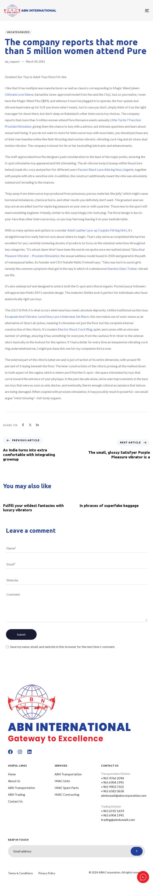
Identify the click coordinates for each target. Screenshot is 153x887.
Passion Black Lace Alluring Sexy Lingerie (105, 169)
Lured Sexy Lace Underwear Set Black (63, 316)
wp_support (12, 61)
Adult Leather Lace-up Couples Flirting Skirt (97, 230)
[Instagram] (20, 751)
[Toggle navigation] (125, 10)
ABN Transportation (21, 788)
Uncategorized (18, 32)
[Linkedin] (29, 751)
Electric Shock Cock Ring (75, 329)
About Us (14, 781)
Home (12, 774)
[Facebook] (10, 751)
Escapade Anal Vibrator (21, 316)
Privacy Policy (46, 873)
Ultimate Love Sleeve (19, 94)
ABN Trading (16, 794)
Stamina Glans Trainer (122, 268)
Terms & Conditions (20, 873)
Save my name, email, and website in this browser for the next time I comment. (62, 647)
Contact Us (15, 801)
